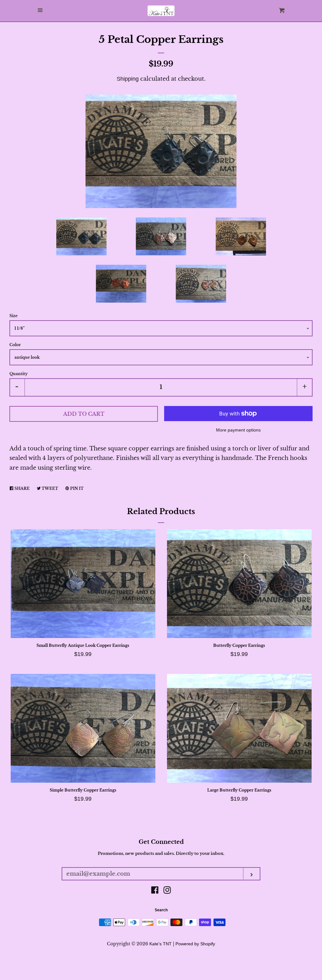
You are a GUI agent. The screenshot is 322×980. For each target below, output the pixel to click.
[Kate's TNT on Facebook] (155, 891)
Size (13, 315)
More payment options (238, 429)
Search (161, 910)
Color (15, 344)
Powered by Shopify (195, 943)
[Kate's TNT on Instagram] (167, 891)
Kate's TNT (160, 943)
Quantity (18, 373)
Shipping (128, 79)
